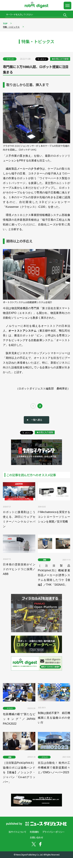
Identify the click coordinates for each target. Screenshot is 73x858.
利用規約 (34, 832)
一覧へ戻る (36, 419)
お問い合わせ (36, 837)
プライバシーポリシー (53, 832)
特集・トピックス (11, 27)
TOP (5, 23)
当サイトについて (17, 832)
